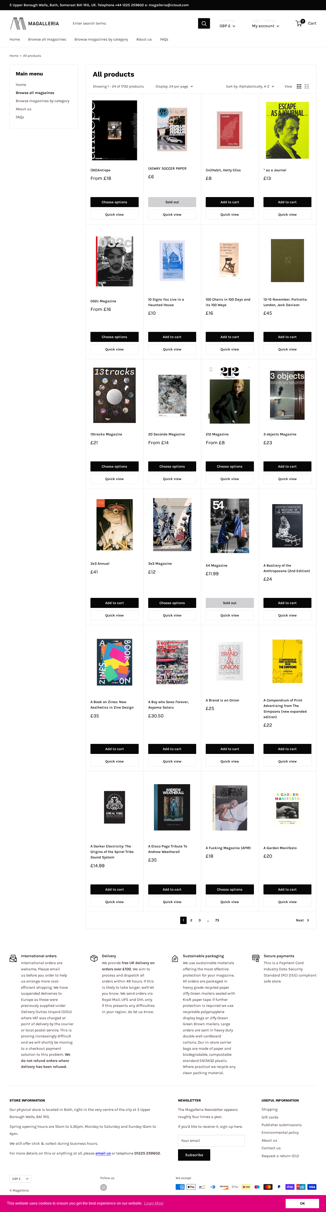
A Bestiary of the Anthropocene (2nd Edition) (286, 568)
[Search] (204, 23)
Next (300, 920)
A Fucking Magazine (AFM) (228, 848)
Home (15, 39)
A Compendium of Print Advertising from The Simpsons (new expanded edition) (285, 708)
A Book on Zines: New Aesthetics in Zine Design (112, 705)
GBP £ (16, 1179)
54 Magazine (216, 565)
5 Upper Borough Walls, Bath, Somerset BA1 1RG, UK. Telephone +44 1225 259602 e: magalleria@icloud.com (99, 5)
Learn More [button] (153, 1203)
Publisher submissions (282, 1125)
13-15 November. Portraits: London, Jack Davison (285, 302)
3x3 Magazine (160, 563)
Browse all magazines (47, 39)
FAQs (164, 39)
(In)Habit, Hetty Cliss (223, 170)
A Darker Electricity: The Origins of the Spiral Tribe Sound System (112, 852)
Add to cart (230, 202)
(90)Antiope (100, 170)
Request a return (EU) (280, 1156)
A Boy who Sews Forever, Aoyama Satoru (168, 705)
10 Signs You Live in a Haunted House (166, 302)
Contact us (271, 1148)
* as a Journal (274, 170)
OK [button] (302, 1203)
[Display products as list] (307, 86)
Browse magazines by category (101, 39)
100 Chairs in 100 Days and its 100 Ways (228, 302)
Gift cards (270, 1117)
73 (217, 920)
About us (144, 39)
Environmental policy (280, 1132)
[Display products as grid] (299, 86)
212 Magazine (217, 434)
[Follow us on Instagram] (103, 1187)
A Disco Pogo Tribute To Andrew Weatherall (167, 849)
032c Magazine (103, 301)
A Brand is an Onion (222, 700)
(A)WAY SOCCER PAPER (167, 168)
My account (263, 25)
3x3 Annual (99, 563)
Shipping (270, 1109)
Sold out (172, 202)
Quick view (114, 214)
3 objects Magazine (279, 434)
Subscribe (194, 1155)
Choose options (114, 202)
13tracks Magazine (106, 434)
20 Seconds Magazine (166, 434)
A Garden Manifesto (280, 848)
